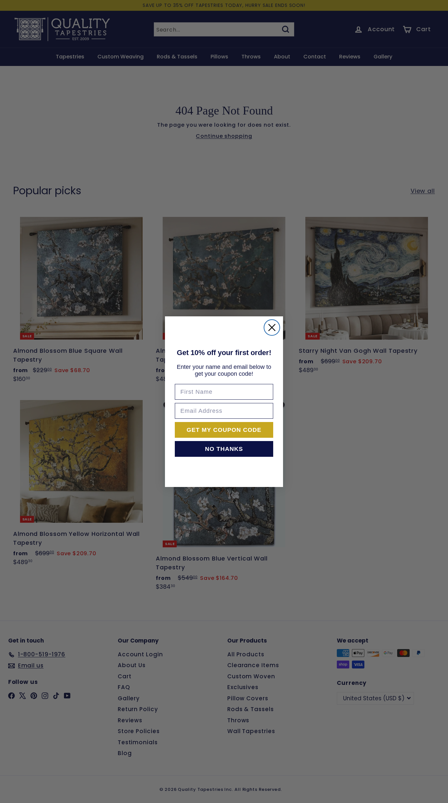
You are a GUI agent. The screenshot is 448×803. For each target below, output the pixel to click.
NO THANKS (224, 449)
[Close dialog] (272, 327)
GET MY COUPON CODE (224, 430)
